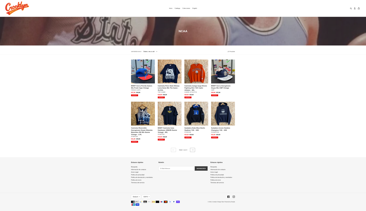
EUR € (146, 197)
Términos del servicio (137, 182)
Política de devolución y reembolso (142, 177)
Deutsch (135, 197)
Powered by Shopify (230, 201)
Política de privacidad (137, 175)
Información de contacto (138, 169)
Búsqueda (134, 167)
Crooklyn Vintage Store (218, 201)
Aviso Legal (134, 172)
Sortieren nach (136, 51)
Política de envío (136, 180)
